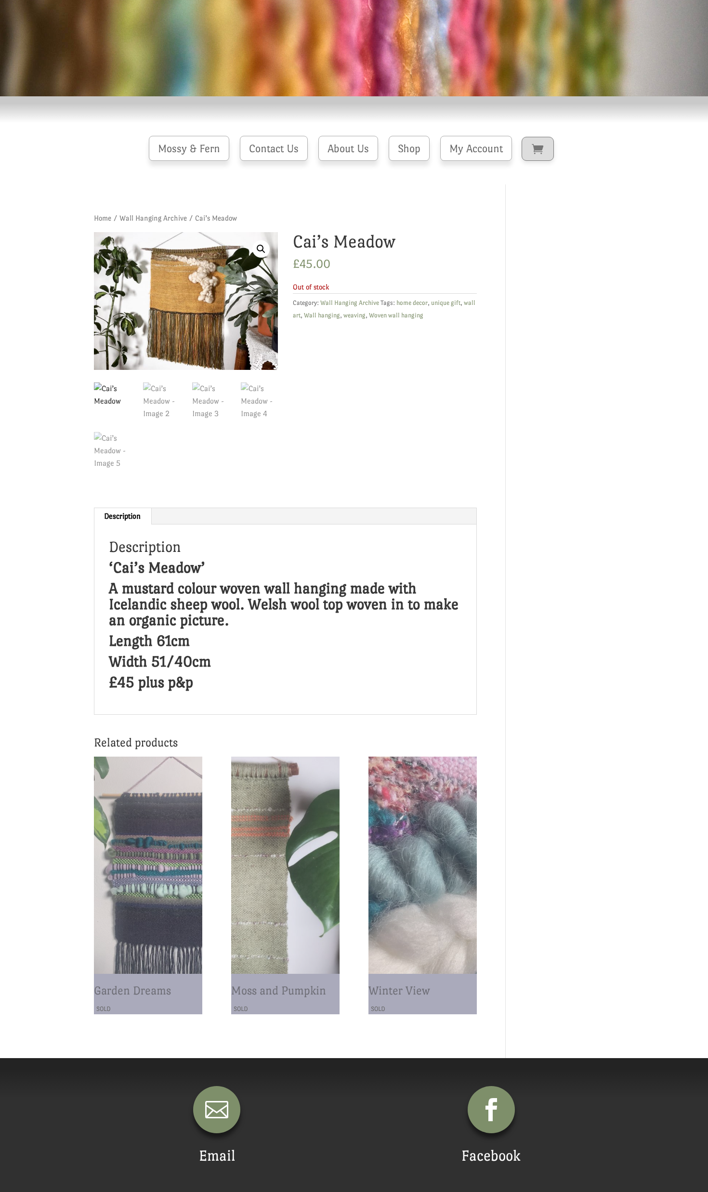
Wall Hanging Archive (153, 218)
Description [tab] (122, 516)
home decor (412, 302)
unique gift (445, 302)
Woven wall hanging (396, 315)
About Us (348, 148)
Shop (409, 148)
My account (476, 148)
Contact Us (274, 148)
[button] (261, 249)
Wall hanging (322, 315)
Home (102, 218)
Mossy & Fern (189, 148)
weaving (354, 315)
